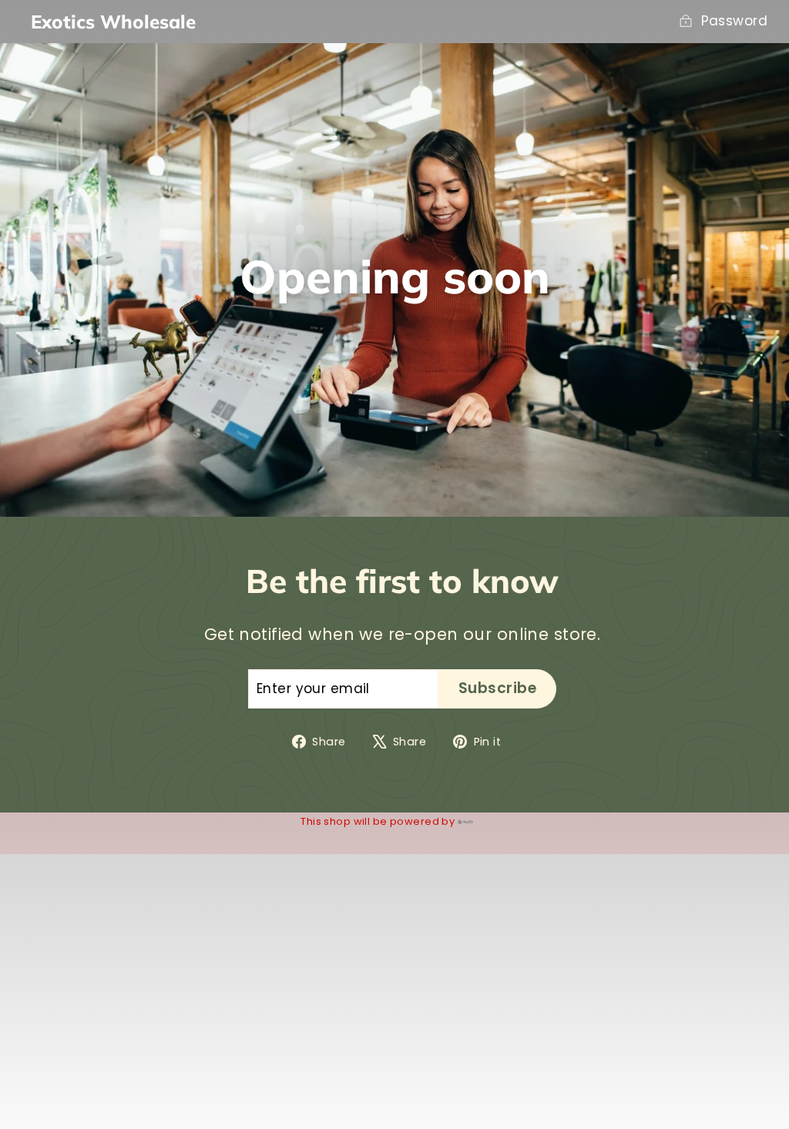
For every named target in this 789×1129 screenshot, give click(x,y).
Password (734, 21)
